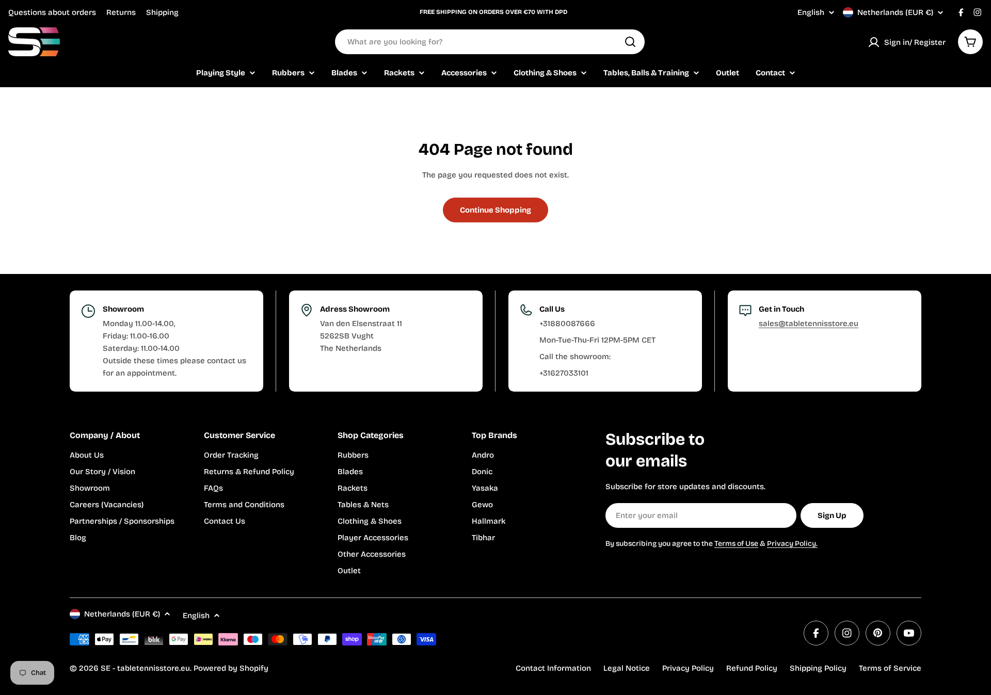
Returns (121, 12)
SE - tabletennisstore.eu (145, 668)
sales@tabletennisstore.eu (808, 323)
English (810, 13)
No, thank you (914, 649)
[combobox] (490, 41)
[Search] (630, 42)
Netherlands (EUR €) (895, 12)
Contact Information (553, 668)
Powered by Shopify (231, 668)
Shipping (162, 12)
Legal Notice (626, 668)
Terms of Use (736, 543)
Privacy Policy (688, 668)
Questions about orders (52, 12)
